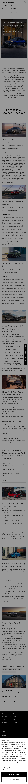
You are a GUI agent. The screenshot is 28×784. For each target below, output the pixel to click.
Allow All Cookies (14, 774)
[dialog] (14, 761)
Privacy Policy (7, 762)
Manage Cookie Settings (14, 779)
